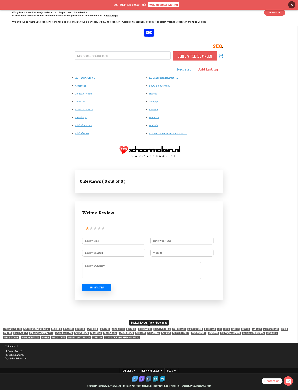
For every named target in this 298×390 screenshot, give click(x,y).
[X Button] (135, 379)
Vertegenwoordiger (230, 333)
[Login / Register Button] (162, 379)
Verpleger (213, 333)
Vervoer (153, 109)
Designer (131, 329)
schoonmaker (81, 333)
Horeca (153, 93)
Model (284, 329)
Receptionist (20, 333)
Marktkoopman (271, 329)
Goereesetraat (195, 329)
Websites (154, 117)
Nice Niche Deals (150, 370)
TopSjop (153, 101)
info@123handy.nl (15, 354)
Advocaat (68, 329)
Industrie (80, 101)
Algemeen (80, 85)
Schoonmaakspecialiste (41, 333)
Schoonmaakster (64, 333)
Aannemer (56, 329)
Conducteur (118, 329)
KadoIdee (127, 370)
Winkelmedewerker (30, 337)
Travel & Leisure (84, 109)
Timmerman (153, 333)
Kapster (246, 329)
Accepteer (274, 12)
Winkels (153, 125)
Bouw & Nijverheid (159, 85)
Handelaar (210, 329)
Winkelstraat (82, 133)
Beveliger (105, 329)
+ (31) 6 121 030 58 (17, 358)
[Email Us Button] (155, 379)
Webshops (81, 117)
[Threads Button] (142, 379)
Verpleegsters (199, 333)
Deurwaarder (145, 329)
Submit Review (97, 287)
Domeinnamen (179, 329)
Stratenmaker (126, 333)
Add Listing (208, 69)
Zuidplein (97, 337)
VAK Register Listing (163, 4)
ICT (219, 329)
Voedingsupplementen (253, 333)
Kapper (235, 329)
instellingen (112, 15)
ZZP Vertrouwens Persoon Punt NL (168, 133)
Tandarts (140, 333)
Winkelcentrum (83, 125)
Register (184, 69)
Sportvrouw (110, 333)
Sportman (96, 333)
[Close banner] (291, 4)
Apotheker (92, 329)
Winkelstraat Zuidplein (79, 337)
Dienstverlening (83, 93)
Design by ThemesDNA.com (196, 385)
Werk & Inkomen (11, 337)
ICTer (226, 329)
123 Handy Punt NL (85, 77)
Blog (170, 370)
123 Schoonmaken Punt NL (163, 77)
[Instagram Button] (148, 379)
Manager (257, 329)
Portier (7, 333)
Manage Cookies (197, 21)
